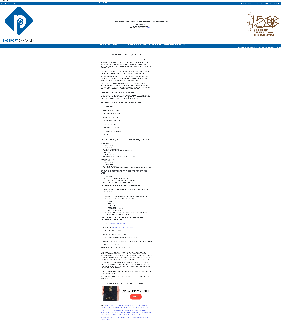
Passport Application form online (122, 227)
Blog (184, 44)
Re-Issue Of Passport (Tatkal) (143, 44)
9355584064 (109, 2)
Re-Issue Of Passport (130, 44)
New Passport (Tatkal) (118, 44)
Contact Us (276, 3)
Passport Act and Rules (168, 44)
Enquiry (249, 3)
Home (97, 44)
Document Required (156, 44)
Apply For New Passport (105, 44)
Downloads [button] (178, 44)
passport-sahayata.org (117, 223)
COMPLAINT (257, 3)
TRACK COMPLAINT (266, 3)
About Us (243, 3)
